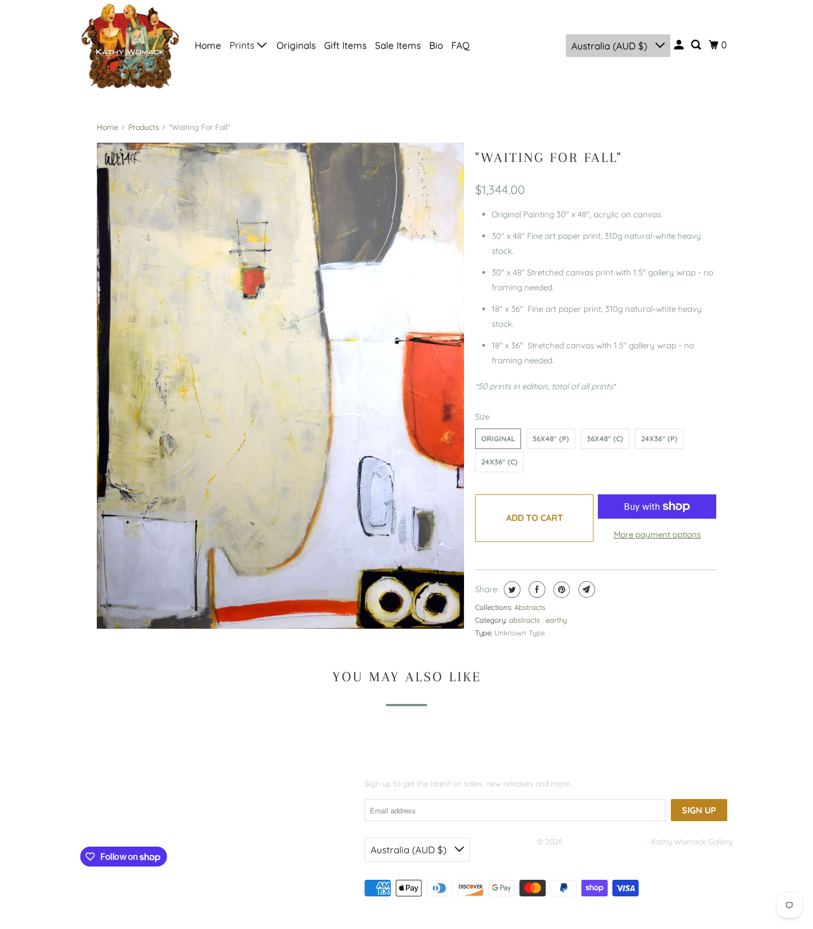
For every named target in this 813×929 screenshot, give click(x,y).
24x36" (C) (499, 461)
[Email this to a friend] (585, 589)
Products (143, 127)
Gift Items (345, 45)
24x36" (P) (659, 438)
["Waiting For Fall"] (280, 386)
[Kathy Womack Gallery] (130, 45)
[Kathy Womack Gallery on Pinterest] (132, 820)
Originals (296, 45)
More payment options (657, 534)
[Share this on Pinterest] (560, 589)
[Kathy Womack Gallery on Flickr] (153, 820)
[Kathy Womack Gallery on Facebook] (96, 820)
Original (498, 438)
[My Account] (679, 44)
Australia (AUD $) (610, 45)
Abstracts (529, 607)
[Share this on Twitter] (510, 589)
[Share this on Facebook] (535, 589)
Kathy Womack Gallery (606, 842)
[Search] (697, 44)
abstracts (525, 619)
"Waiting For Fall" (548, 157)
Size (482, 416)
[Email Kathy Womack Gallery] (174, 820)
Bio (436, 45)
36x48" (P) (551, 438)
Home (208, 45)
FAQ (460, 45)
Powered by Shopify (572, 856)
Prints (243, 45)
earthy (556, 619)
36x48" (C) (605, 438)
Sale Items (398, 45)
